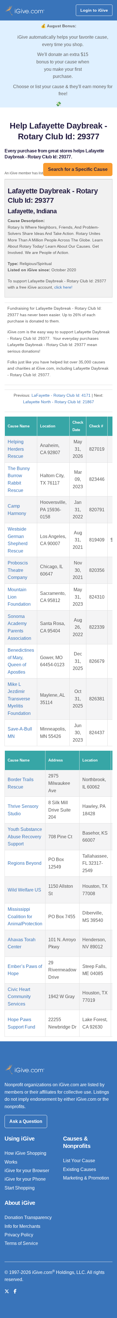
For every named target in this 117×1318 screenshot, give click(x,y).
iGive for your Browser (27, 1170)
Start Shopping (20, 1187)
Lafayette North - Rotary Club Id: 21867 (58, 402)
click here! (63, 287)
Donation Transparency (28, 1217)
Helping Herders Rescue (16, 449)
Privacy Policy (19, 1234)
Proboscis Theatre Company (18, 570)
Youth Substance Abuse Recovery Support (25, 836)
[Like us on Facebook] (15, 1291)
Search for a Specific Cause (78, 169)
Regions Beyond (24, 863)
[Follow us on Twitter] (7, 1291)
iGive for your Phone (25, 1179)
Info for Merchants (22, 1226)
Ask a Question (25, 1121)
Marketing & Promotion (86, 1178)
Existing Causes (79, 1169)
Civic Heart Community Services (19, 996)
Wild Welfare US (24, 889)
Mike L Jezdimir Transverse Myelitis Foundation (19, 699)
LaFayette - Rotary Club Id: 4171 (61, 395)
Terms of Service (21, 1243)
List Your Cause (79, 1160)
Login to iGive (94, 10)
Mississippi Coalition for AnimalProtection (25, 916)
